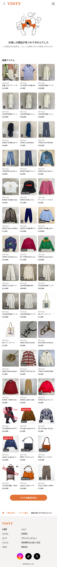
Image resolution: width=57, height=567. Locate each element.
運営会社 (24, 547)
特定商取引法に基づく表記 (30, 542)
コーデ (4, 538)
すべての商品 (23, 513)
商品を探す (11, 513)
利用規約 (24, 533)
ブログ (4, 547)
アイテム (5, 533)
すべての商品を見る (28, 497)
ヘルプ (23, 529)
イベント (5, 542)
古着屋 (4, 529)
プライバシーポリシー (29, 538)
